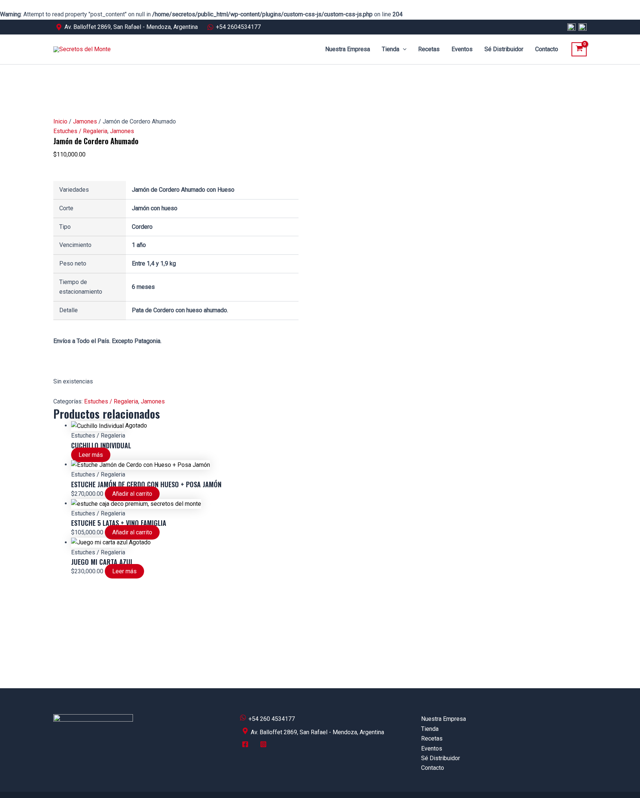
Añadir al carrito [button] (132, 493)
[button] (403, 49)
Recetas (429, 49)
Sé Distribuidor (503, 49)
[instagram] (264, 747)
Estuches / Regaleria (80, 131)
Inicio (60, 121)
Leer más (91, 454)
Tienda (390, 49)
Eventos (462, 49)
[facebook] (246, 747)
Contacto (546, 49)
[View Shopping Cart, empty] (579, 49)
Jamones (85, 121)
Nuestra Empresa (347, 49)
